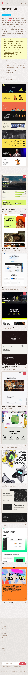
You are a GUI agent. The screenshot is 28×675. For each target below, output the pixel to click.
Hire (2, 637)
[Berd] (14, 427)
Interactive (14, 65)
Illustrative (10, 72)
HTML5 (8, 65)
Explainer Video (20, 63)
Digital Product (5, 250)
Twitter (3, 650)
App (2, 447)
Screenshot (6, 15)
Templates (3, 626)
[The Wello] (14, 230)
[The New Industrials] (14, 584)
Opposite (5, 11)
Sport (14, 328)
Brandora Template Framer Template (11, 406)
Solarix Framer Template (8, 209)
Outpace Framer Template (8, 327)
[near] (14, 545)
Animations (9, 60)
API (2, 639)
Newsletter (4, 643)
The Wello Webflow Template (9, 249)
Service (19, 211)
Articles (3, 630)
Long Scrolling (21, 65)
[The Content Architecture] (14, 506)
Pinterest (3, 655)
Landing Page (9, 70)
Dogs (14, 63)
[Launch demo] (26, 210)
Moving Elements (10, 67)
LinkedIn (3, 654)
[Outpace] (14, 309)
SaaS (18, 289)
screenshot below (17, 45)
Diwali (10, 18)
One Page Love (7, 3)
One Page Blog (19, 604)
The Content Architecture (8, 524)
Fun (7, 72)
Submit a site (4, 635)
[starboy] (14, 466)
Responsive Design (20, 67)
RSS (2, 657)
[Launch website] (26, 288)
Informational (4, 369)
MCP (2, 641)
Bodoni (7, 74)
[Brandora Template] (14, 388)
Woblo (3, 288)
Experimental (7, 447)
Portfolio (14, 70)
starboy (3, 485)
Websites (3, 623)
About (25, 671)
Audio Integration (17, 60)
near (2, 563)
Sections (3, 624)
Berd (2, 446)
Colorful (8, 77)
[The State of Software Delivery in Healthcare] (14, 348)
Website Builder (20, 525)
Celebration (9, 63)
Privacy (21, 671)
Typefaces (3, 628)
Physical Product (12, 211)
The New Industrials (7, 602)
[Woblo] (14, 269)
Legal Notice (15, 671)
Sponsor (3, 645)
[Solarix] (14, 191)
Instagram (3, 652)
